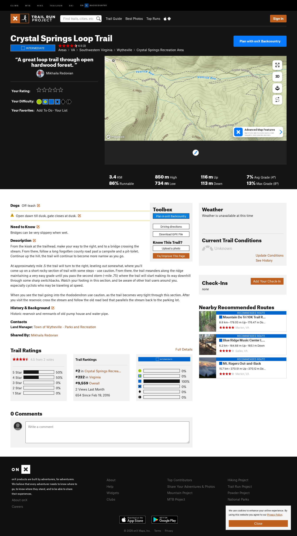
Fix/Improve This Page (171, 256)
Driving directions (171, 226)
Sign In (278, 18)
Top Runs (153, 18)
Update (270, 255)
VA (73, 50)
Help (110, 486)
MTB (28, 5)
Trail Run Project (240, 486)
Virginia (95, 377)
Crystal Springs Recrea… (103, 371)
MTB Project (176, 499)
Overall (94, 383)
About (111, 480)
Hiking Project (238, 480)
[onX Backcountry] (93, 5)
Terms (157, 530)
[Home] (34, 18)
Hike (40, 5)
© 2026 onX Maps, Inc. (137, 530)
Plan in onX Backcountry (171, 216)
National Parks (238, 499)
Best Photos (134, 18)
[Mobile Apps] (167, 18)
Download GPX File (171, 234)
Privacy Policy (274, 514)
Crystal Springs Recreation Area (160, 50)
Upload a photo (171, 248)
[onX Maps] (21, 472)
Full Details (183, 349)
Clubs (111, 499)
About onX (19, 500)
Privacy (169, 530)
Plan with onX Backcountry (260, 41)
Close (258, 523)
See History (264, 260)
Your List (61, 110)
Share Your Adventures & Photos (191, 486)
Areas (62, 50)
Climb (14, 5)
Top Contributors (179, 480)
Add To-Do (44, 110)
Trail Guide (114, 18)
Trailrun (56, 5)
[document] (258, 518)
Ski (71, 5)
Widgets (113, 493)
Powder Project (239, 493)
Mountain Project (179, 493)
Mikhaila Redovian (59, 73)
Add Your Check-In (267, 281)
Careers (17, 506)
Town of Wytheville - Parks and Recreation (65, 327)
